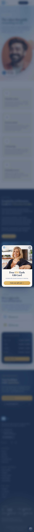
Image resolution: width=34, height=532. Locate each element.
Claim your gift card (16, 283)
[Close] (29, 247)
